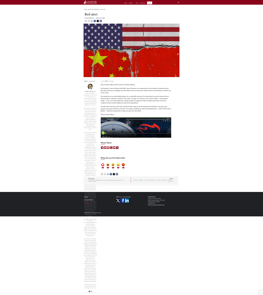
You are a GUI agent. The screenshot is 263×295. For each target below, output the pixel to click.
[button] (86, 21)
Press (137, 3)
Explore (131, 3)
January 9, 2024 (100, 18)
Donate (149, 3)
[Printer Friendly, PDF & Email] (107, 81)
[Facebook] (89, 291)
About (125, 3)
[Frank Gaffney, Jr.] (90, 86)
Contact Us (142, 3)
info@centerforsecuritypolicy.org (156, 204)
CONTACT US (151, 196)
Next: (153, 180)
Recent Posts (92, 81)
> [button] (178, 2)
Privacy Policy (88, 200)
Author (85, 81)
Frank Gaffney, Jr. (89, 18)
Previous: (106, 180)
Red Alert (113, 106)
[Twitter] (91, 291)
